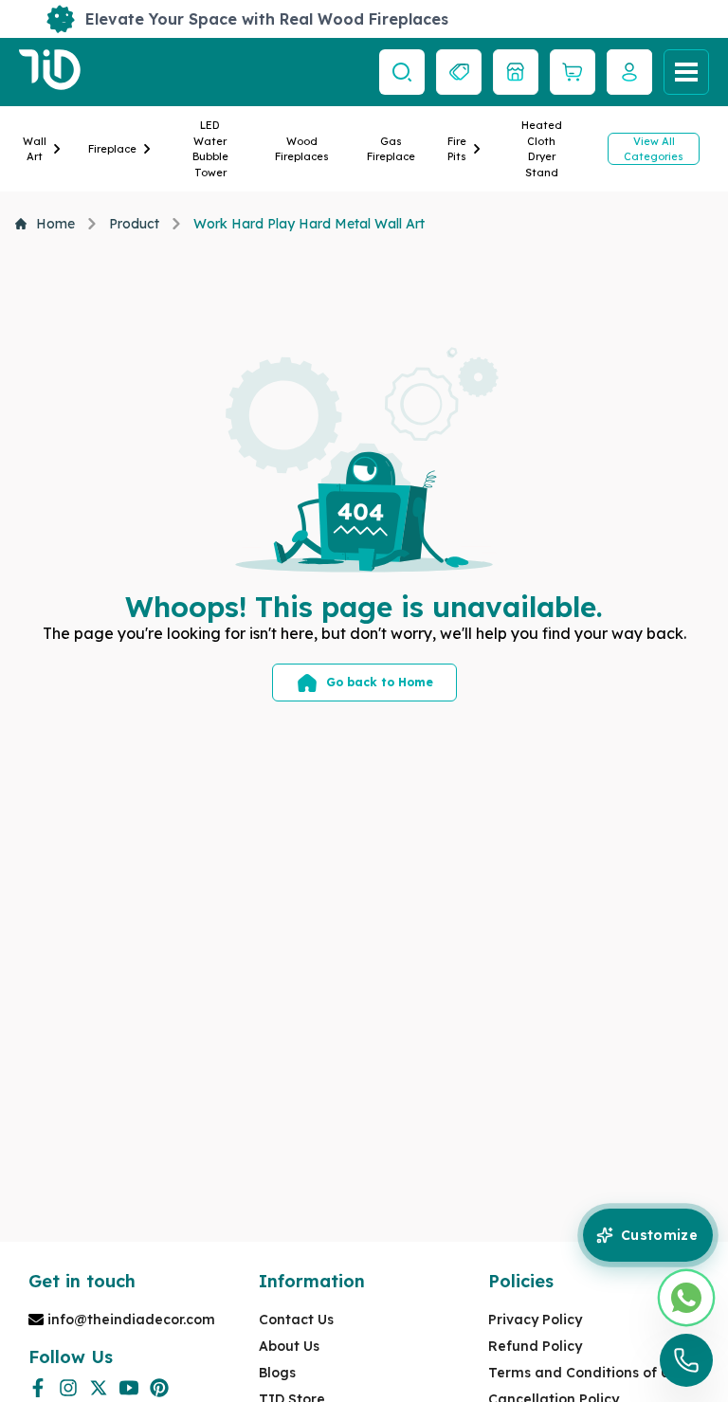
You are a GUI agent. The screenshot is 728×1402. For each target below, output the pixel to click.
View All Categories (653, 149)
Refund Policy (535, 1346)
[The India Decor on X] (98, 1387)
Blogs (277, 1372)
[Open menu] (686, 72)
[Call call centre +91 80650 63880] (686, 1360)
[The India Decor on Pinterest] (159, 1387)
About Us (289, 1346)
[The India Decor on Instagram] (68, 1387)
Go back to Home (379, 682)
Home (55, 223)
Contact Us (296, 1319)
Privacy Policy (535, 1319)
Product (134, 223)
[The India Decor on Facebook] (37, 1387)
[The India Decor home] (50, 72)
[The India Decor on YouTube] (128, 1387)
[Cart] (572, 72)
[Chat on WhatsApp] (686, 1297)
